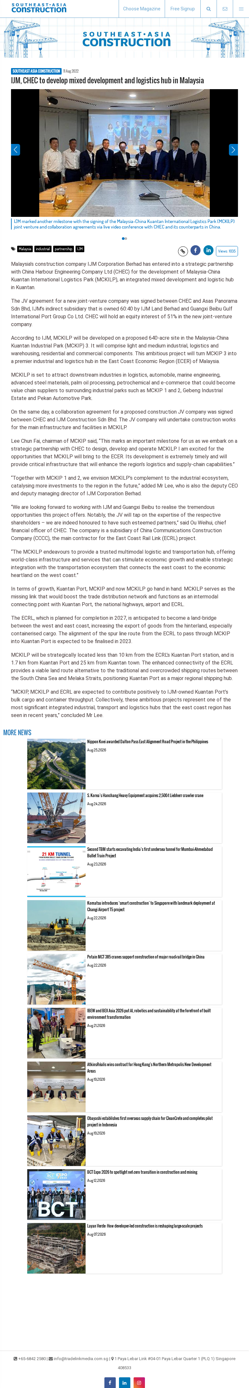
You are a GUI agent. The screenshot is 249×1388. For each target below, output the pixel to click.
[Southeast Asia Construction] (38, 9)
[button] (208, 9)
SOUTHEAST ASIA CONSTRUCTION (36, 71)
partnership (63, 248)
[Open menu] (241, 9)
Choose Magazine (141, 8)
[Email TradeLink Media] (225, 9)
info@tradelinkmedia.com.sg (81, 1358)
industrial (43, 248)
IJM (80, 248)
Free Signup (183, 8)
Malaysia (25, 248)
